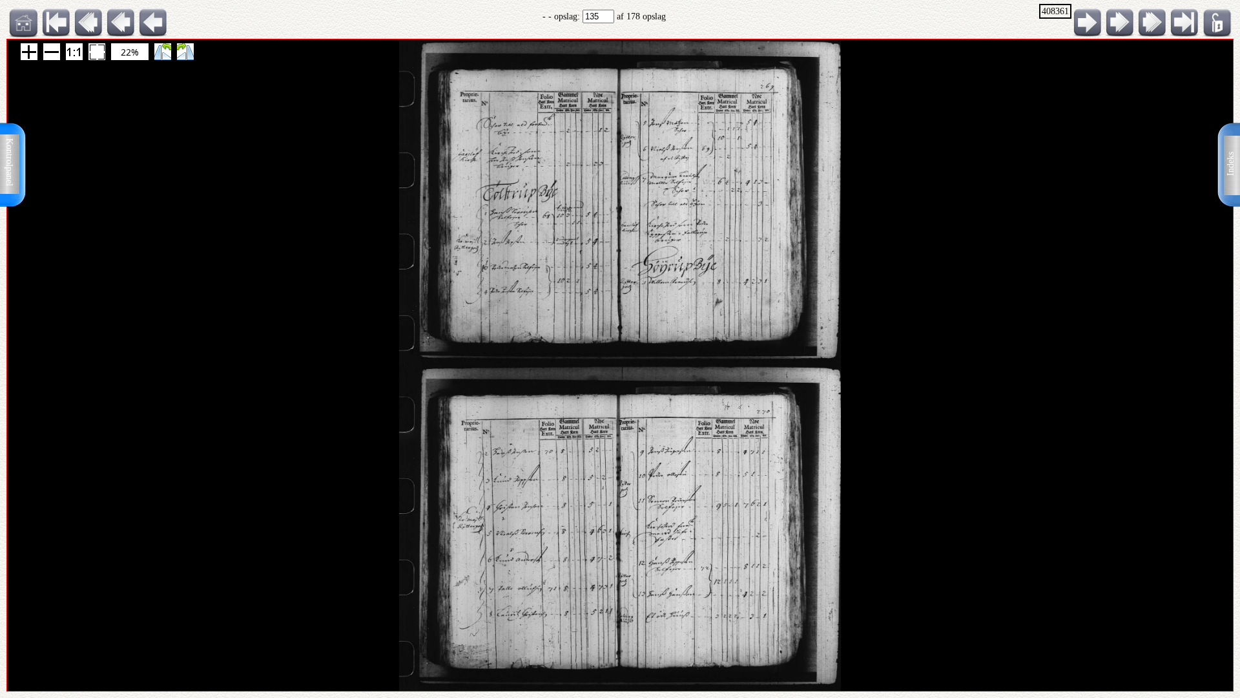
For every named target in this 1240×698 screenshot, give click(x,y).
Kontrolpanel (9, 162)
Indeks (1230, 164)
